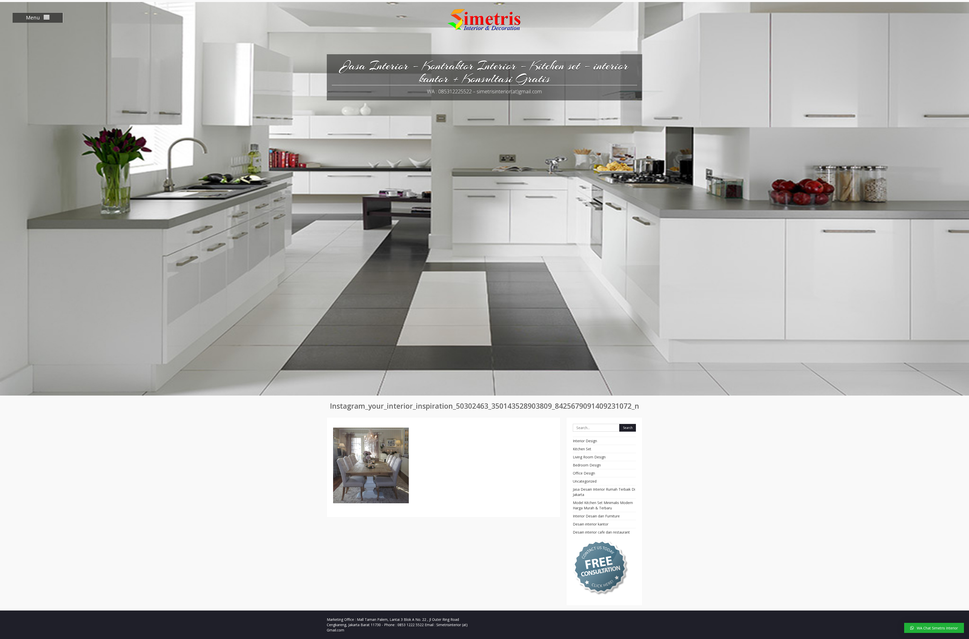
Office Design (584, 473)
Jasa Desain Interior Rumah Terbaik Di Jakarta (604, 492)
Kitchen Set (582, 449)
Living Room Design (589, 457)
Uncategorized (585, 481)
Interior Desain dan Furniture (596, 516)
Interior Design (585, 440)
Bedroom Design (587, 465)
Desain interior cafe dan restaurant (601, 532)
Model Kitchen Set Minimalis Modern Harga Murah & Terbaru (603, 505)
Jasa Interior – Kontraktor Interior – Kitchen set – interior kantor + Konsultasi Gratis (484, 72)
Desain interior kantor (590, 524)
